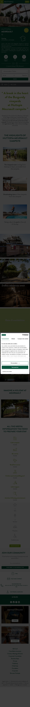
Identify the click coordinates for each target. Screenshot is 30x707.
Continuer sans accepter (7, 371)
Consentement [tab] (5, 338)
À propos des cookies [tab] (23, 338)
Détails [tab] (13, 338)
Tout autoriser (15, 367)
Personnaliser (14, 363)
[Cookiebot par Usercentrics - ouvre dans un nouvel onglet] (22, 335)
